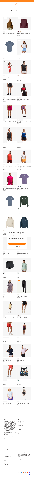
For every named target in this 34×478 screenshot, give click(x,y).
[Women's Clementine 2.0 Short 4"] (10, 329)
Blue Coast (4, 359)
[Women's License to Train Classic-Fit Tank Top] (10, 156)
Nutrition (19, 430)
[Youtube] (16, 246)
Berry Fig (18, 32)
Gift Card (19, 433)
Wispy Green (18, 273)
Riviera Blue (20, 316)
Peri (4, 337)
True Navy (20, 120)
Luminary (6, 401)
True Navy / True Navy (6, 142)
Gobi (4, 294)
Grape (18, 187)
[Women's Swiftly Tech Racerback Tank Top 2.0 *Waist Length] (24, 134)
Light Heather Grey (20, 54)
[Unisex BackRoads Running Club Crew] (24, 201)
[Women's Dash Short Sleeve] (10, 393)
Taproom (5, 460)
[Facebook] (14, 246)
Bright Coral (4, 380)
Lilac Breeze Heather (6, 359)
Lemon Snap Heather (4, 316)
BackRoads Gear (20, 432)
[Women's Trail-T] (10, 286)
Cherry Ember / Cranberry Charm (4, 164)
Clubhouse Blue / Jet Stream (18, 142)
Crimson (4, 75)
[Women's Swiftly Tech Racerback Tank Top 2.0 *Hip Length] (10, 134)
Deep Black (4, 273)
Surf (8, 337)
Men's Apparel (20, 428)
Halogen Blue (4, 401)
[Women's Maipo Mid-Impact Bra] (24, 372)
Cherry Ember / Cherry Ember (22, 142)
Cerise (18, 337)
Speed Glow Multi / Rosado (22, 120)
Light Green (20, 187)
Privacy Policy (6, 464)
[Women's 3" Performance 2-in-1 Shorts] (24, 393)
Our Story (5, 453)
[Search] (30, 5)
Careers (5, 457)
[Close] (26, 230)
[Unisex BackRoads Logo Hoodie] (10, 222)
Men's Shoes (20, 426)
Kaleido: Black (18, 380)
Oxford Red (18, 98)
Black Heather (8, 359)
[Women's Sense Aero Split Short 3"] (10, 265)
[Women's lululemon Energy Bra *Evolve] (24, 89)
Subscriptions (6, 467)
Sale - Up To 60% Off (21, 421)
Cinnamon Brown (20, 32)
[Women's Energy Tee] (24, 350)
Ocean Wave (18, 120)
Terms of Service (6, 465)
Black (4, 98)
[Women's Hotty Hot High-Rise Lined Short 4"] (10, 89)
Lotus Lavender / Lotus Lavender (6, 187)
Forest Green (18, 209)
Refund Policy (6, 461)
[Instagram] (17, 246)
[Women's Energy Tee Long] (10, 350)
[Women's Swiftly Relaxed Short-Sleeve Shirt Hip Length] (10, 178)
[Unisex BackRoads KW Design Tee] (24, 178)
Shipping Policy (6, 463)
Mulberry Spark (4, 120)
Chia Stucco (6, 337)
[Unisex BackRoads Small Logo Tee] (10, 201)
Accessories (19, 429)
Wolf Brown (4, 32)
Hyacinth (18, 252)
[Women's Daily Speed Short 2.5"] (24, 308)
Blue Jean (4, 54)
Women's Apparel (20, 425)
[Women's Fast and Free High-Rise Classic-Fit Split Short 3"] (24, 112)
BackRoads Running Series (7, 456)
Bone (4, 230)
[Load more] (17, 409)
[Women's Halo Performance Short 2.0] (10, 308)
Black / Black (18, 75)
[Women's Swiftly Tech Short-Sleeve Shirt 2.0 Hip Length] (24, 67)
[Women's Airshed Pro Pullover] (24, 265)
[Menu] (2, 5)
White (18, 54)
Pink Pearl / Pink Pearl (20, 142)
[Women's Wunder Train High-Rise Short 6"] (10, 112)
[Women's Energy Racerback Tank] (24, 329)
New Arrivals (20, 422)
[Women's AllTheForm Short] (10, 372)
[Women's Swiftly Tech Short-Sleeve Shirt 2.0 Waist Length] (24, 156)
